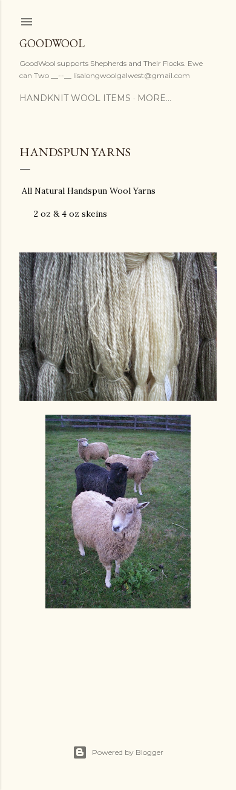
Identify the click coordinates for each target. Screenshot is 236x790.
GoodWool (52, 43)
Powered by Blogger (127, 752)
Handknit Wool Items (75, 98)
